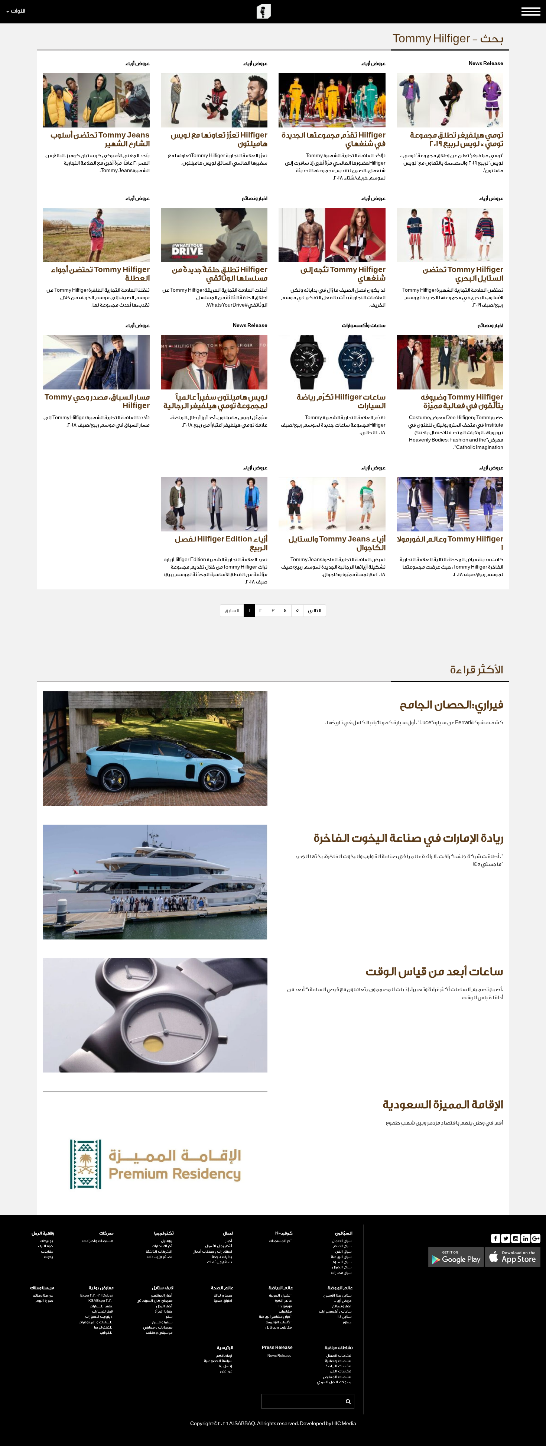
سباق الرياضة (341, 1257)
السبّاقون (343, 1233)
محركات (106, 1233)
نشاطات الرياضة (338, 1366)
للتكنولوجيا (103, 1327)
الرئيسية (225, 1347)
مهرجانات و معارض (157, 1327)
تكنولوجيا (163, 1233)
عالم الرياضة (281, 1287)
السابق (232, 610)
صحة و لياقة (223, 1295)
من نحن (226, 1371)
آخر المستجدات (280, 1241)
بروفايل (166, 1241)
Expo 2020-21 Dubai (96, 1295)
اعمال (228, 1233)
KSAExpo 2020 (100, 1301)
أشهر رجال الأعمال (218, 1246)
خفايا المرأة (163, 1311)
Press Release (277, 1347)
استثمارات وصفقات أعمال (212, 1251)
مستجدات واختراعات (97, 1241)
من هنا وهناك (42, 1287)
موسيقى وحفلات (159, 1333)
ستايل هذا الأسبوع (337, 1295)
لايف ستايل (162, 1287)
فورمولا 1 (285, 1306)
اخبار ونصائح (341, 1306)
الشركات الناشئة (159, 1251)
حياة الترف (45, 1246)
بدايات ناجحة (222, 1257)
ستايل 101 (344, 1317)
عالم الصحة (222, 1287)
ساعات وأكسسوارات (335, 1311)
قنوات (18, 11)
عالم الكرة (283, 1301)
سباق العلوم (341, 1262)
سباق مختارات (341, 1273)
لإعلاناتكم (224, 1356)
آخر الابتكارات (162, 1246)
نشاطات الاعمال (338, 1356)
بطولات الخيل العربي (334, 1382)
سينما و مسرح (162, 1322)
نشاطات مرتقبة (338, 1347)
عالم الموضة (340, 1287)
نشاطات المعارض (337, 1377)
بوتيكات (46, 1241)
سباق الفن (343, 1251)
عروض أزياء (342, 1301)
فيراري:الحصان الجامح (451, 705)
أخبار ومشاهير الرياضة (275, 1317)
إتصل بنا (225, 1366)
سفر (169, 1317)
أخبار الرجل (164, 1306)
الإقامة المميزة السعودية (443, 1105)
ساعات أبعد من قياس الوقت (434, 971)
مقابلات (47, 1251)
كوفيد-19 (284, 1233)
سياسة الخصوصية (218, 1361)
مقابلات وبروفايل (278, 1327)
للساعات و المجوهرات (95, 1322)
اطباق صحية (223, 1301)
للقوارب (106, 1333)
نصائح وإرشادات (219, 1262)
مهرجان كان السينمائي (154, 1301)
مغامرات (285, 1311)
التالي (314, 610)
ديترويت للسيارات (99, 1317)
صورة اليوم (44, 1301)
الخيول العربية (280, 1295)
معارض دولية (101, 1287)
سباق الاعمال (341, 1241)
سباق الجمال (341, 1267)
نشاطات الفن (340, 1371)
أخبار (228, 1241)
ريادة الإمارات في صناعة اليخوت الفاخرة (408, 838)
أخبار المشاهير (161, 1295)
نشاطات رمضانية (338, 1361)
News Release (279, 1356)
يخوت (48, 1257)
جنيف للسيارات (101, 1306)
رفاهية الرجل (43, 1233)
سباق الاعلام (342, 1246)
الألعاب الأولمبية (279, 1322)
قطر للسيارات (102, 1311)
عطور (347, 1322)
